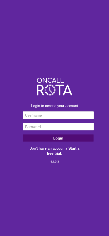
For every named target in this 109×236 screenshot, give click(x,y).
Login (58, 138)
